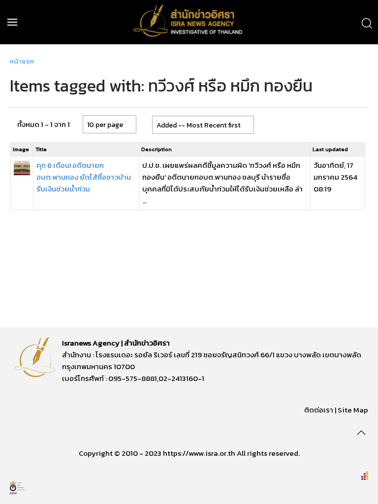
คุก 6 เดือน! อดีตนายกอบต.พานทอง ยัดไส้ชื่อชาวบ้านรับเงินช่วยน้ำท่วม (83, 176)
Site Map (353, 409)
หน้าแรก (22, 61)
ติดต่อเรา (318, 409)
